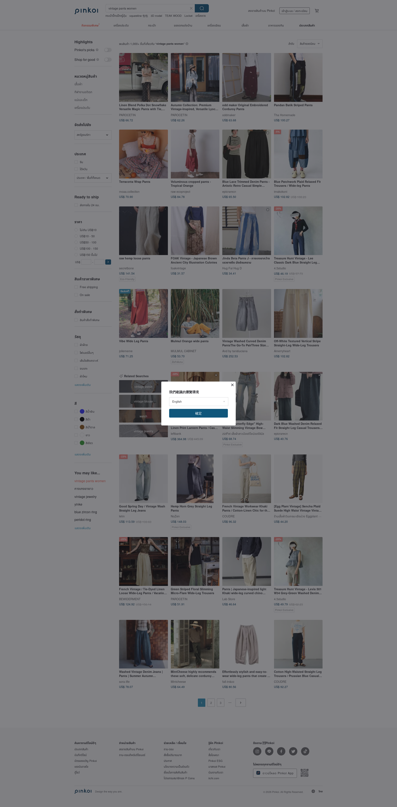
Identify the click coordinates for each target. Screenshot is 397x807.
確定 (198, 413)
